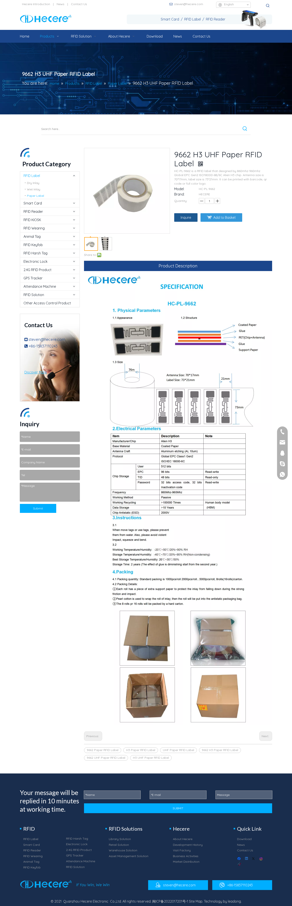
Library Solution (120, 839)
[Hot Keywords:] (268, 6)
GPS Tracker (33, 278)
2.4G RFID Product (38, 270)
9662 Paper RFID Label (102, 750)
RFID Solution (34, 295)
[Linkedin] (246, 859)
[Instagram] (261, 859)
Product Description (178, 265)
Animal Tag (32, 236)
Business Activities (185, 856)
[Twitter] (254, 859)
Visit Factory (182, 850)
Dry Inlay (33, 183)
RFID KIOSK (32, 220)
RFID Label (32, 176)
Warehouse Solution (123, 850)
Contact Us (79, 4)
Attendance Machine (40, 286)
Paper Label (35, 196)
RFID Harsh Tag (35, 253)
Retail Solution (119, 845)
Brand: (179, 194)
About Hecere (182, 839)
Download (244, 839)
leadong (234, 901)
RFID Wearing (34, 228)
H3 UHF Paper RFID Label (151, 758)
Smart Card (33, 203)
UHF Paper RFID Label (178, 750)
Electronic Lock (35, 261)
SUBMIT (178, 808)
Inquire (186, 217)
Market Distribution (186, 862)
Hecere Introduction (36, 4)
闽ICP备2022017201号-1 (170, 901)
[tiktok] (239, 864)
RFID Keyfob (33, 245)
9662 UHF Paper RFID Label (106, 758)
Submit (38, 508)
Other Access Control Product (47, 303)
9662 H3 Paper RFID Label (220, 750)
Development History (188, 845)
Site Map (195, 901)
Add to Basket (224, 217)
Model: (179, 189)
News (60, 4)
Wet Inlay (33, 189)
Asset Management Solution (128, 856)
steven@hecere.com (188, 4)
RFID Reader (33, 211)
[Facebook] (239, 859)
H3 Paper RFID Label (140, 750)
